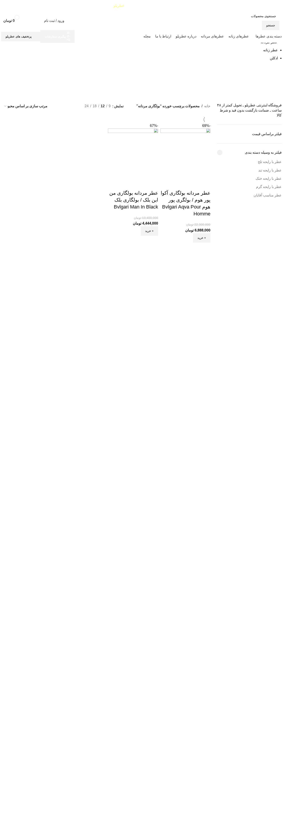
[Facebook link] (19, 6)
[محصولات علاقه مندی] (35, 20)
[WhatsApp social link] (9, 6)
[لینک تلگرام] (3, 6)
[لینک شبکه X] (14, 6)
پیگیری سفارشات (55, 36)
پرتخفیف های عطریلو (19, 36)
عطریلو (119, 6)
